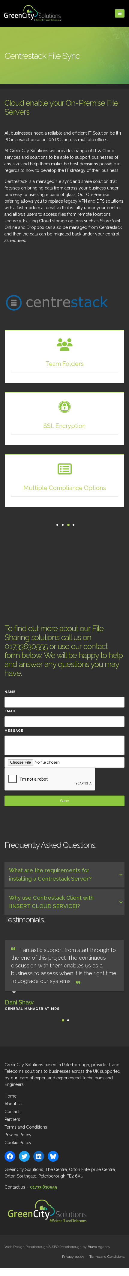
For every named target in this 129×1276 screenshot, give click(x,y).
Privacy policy (73, 1257)
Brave (92, 1247)
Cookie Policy (18, 1142)
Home (10, 1096)
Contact (12, 1111)
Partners (12, 1119)
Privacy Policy (18, 1134)
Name (10, 692)
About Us (13, 1103)
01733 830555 (43, 1187)
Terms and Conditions (25, 1127)
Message (13, 731)
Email (10, 711)
